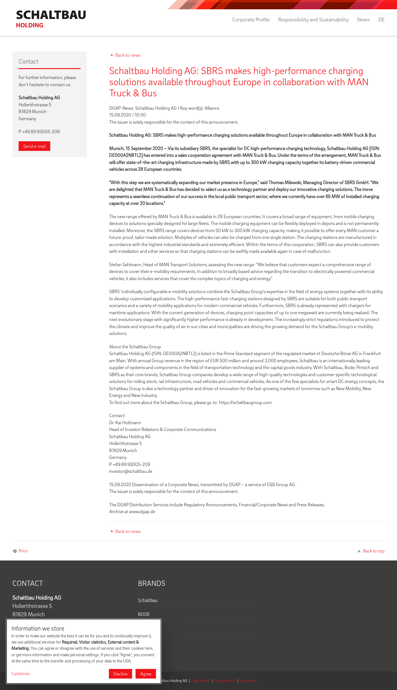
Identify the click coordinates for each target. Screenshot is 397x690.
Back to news (128, 55)
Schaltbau (148, 600)
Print (23, 550)
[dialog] (83, 651)
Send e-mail (34, 146)
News (363, 19)
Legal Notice (200, 680)
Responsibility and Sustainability (313, 19)
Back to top (374, 550)
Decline (120, 673)
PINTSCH (147, 628)
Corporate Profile (251, 19)
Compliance (247, 680)
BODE (144, 614)
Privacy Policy (224, 680)
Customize (20, 673)
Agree (145, 673)
